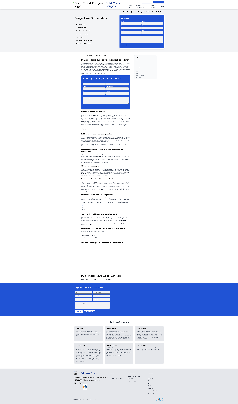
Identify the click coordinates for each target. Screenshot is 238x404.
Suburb (122, 30)
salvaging (112, 201)
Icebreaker (138, 69)
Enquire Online (159, 2)
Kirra (137, 64)
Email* (143, 21)
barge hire (95, 64)
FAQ (149, 383)
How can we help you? (126, 35)
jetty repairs (104, 189)
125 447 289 (80, 383)
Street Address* (145, 25)
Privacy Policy (151, 393)
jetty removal (113, 64)
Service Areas (138, 77)
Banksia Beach (85, 279)
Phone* (122, 25)
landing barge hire (103, 119)
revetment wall (110, 154)
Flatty (137, 73)
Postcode (144, 30)
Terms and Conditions (153, 390)
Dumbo (137, 65)
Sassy (137, 60)
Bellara (95, 279)
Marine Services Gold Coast (88, 235)
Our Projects (151, 378)
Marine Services (114, 380)
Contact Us (150, 388)
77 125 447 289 (80, 382)
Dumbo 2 (138, 67)
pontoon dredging (103, 64)
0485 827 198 (147, 2)
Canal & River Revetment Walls (89, 237)
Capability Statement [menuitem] (153, 376)
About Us (150, 385)
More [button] (162, 6)
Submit (123, 45)
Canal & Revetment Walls (116, 378)
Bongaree (108, 279)
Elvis (137, 71)
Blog (149, 380)
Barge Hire (112, 376)
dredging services (115, 138)
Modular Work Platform (141, 62)
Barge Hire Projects (140, 75)
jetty (95, 182)
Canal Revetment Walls (134, 376)
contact (86, 73)
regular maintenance (98, 156)
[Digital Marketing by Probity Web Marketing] (159, 399)
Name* (122, 21)
